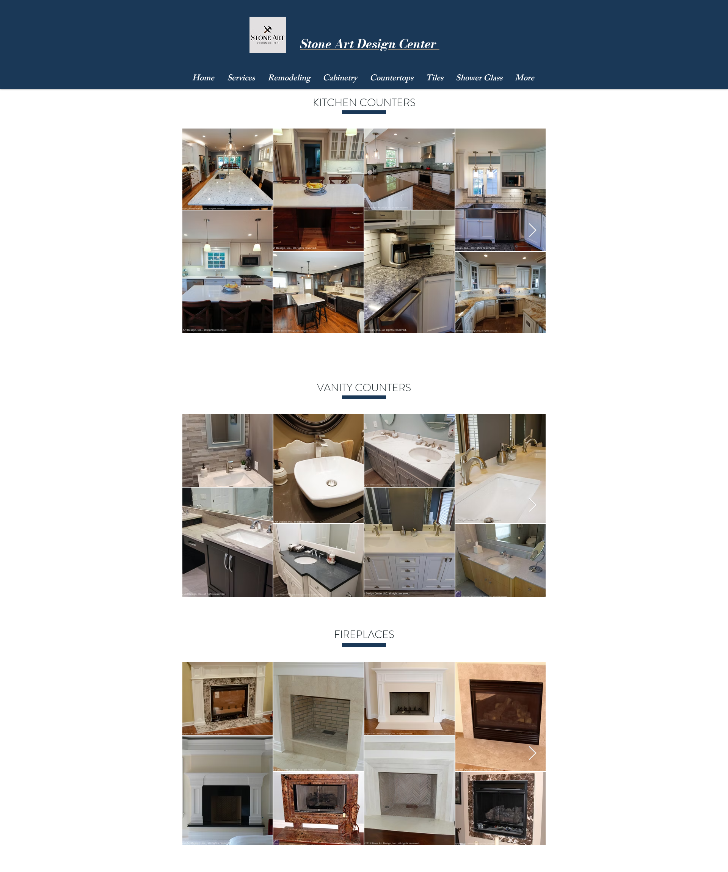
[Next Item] (532, 230)
